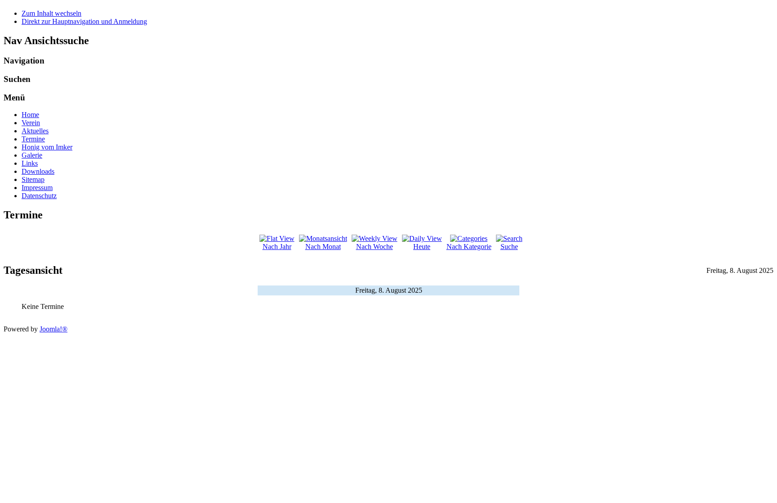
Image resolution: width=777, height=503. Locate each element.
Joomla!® (53, 329)
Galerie (32, 155)
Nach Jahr (277, 246)
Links (30, 163)
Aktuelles (35, 131)
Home (30, 114)
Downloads (38, 171)
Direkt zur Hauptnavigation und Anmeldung (84, 21)
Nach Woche (374, 246)
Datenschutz (39, 195)
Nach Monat (323, 246)
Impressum (37, 187)
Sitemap (33, 179)
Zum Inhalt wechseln (51, 13)
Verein (31, 123)
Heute (421, 246)
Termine (33, 139)
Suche (509, 246)
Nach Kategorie (469, 246)
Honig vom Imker (47, 147)
